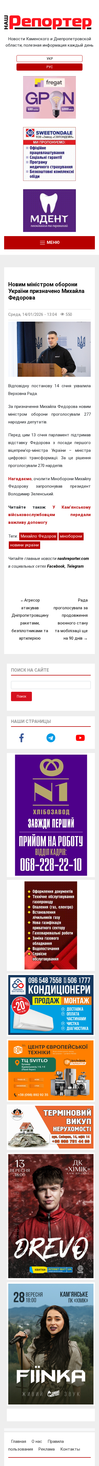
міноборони (71, 536)
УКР (49, 59)
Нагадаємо (20, 478)
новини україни (24, 545)
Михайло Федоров (38, 536)
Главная (18, 1441)
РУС (49, 67)
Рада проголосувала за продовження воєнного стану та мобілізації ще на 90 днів (71, 619)
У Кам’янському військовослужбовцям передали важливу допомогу (49, 515)
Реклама (46, 1449)
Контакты (70, 1449)
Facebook (56, 566)
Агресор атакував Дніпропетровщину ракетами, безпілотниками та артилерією (30, 619)
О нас (37, 1441)
